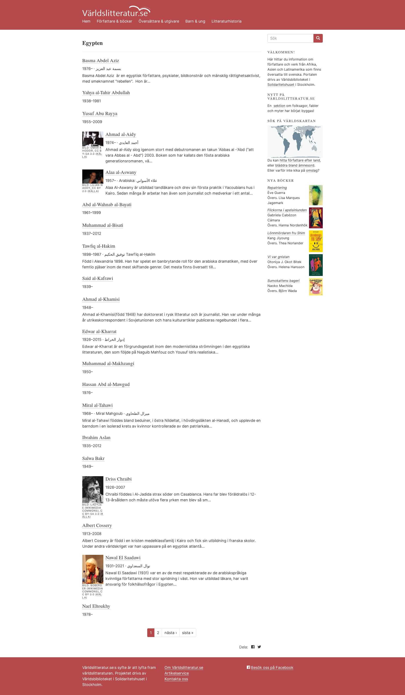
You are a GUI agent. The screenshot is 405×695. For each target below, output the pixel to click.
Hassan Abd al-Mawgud (106, 384)
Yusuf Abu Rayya (99, 113)
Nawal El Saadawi (122, 557)
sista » (187, 632)
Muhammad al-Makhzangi (108, 363)
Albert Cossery (97, 525)
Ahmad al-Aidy (120, 134)
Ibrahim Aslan (96, 437)
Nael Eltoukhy (96, 606)
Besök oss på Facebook (272, 667)
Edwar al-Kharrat (99, 331)
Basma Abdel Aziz (100, 60)
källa (93, 191)
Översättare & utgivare (159, 21)
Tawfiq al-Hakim (98, 246)
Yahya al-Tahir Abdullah (106, 92)
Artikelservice (177, 673)
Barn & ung (195, 21)
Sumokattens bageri (283, 280)
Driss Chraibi (118, 479)
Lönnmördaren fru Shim (286, 233)
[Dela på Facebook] (251, 647)
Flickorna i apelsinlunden (287, 210)
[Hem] (199, 8)
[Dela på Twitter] (258, 647)
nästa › (171, 632)
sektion (279, 106)
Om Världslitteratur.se (184, 667)
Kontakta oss (176, 679)
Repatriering (277, 188)
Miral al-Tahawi (97, 405)
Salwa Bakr (93, 458)
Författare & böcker (114, 21)
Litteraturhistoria (227, 21)
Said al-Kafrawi (97, 278)
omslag (312, 170)
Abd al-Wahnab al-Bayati (106, 204)
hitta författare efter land (300, 160)
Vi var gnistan (278, 257)
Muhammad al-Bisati (102, 225)
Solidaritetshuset (281, 84)
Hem (86, 21)
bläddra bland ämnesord (294, 165)
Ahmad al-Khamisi (101, 299)
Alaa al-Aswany (120, 172)
